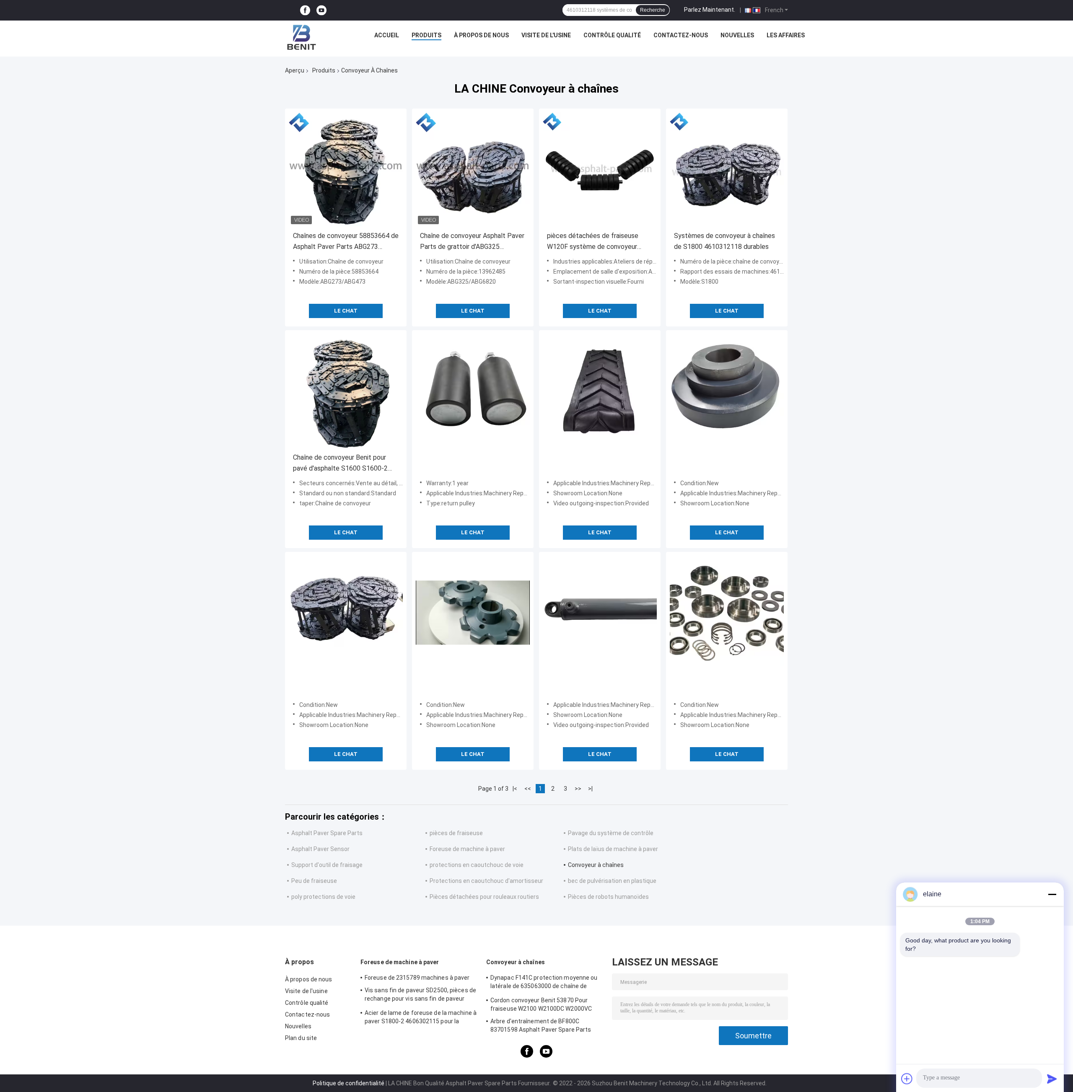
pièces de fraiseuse (456, 833)
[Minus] (1052, 894)
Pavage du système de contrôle (610, 833)
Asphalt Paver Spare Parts (327, 833)
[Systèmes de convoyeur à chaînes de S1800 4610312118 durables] (727, 169)
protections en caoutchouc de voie (477, 865)
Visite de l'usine (546, 35)
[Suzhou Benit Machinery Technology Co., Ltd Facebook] (305, 10)
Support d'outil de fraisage (327, 865)
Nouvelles (737, 35)
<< (527, 788)
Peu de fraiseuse (314, 880)
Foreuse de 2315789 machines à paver (417, 977)
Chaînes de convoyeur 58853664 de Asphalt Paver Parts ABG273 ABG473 (346, 242)
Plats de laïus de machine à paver (613, 849)
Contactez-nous (680, 35)
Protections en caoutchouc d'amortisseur (486, 880)
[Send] (1052, 1078)
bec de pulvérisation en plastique (612, 880)
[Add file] (907, 1078)
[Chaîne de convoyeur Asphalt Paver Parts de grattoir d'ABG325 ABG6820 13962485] (473, 169)
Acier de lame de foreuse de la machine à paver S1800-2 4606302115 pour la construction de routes (421, 1018)
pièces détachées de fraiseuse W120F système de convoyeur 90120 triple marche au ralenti (592, 242)
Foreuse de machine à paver (467, 849)
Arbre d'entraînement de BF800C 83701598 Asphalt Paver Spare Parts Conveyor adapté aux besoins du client (543, 1026)
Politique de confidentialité (348, 1083)
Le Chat (346, 311)
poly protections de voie (323, 896)
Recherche (652, 10)
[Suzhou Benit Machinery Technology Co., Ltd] (302, 37)
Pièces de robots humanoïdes (608, 896)
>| (590, 788)
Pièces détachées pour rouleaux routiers (484, 896)
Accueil (386, 35)
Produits (426, 35)
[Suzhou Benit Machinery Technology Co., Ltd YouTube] (321, 10)
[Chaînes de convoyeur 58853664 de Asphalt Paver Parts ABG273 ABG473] (346, 169)
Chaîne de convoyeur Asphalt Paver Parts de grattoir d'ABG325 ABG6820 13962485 (472, 242)
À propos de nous (481, 35)
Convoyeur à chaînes (596, 865)
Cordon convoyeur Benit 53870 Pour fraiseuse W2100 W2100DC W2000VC (541, 1004)
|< (515, 788)
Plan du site (301, 1038)
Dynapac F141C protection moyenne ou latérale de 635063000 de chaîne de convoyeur (544, 983)
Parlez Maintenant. (709, 9)
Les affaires (786, 35)
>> (578, 788)
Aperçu (294, 70)
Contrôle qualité (612, 35)
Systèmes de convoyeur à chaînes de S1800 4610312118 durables (724, 241)
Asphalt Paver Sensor (320, 849)
